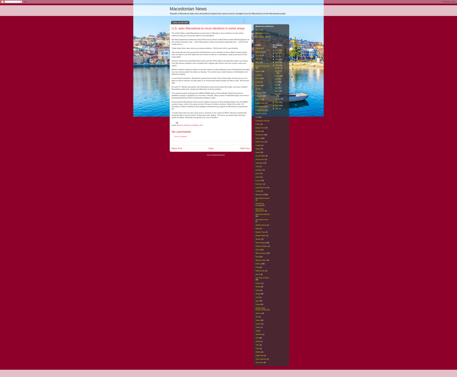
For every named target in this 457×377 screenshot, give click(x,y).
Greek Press (260, 142)
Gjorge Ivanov (260, 128)
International (260, 163)
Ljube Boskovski (261, 187)
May (276, 85)
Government (260, 135)
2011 (277, 56)
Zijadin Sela (260, 355)
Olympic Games (261, 260)
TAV (257, 317)
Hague (258, 149)
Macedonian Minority (263, 214)
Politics (258, 264)
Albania (258, 48)
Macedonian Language (260, 204)
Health (258, 152)
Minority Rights (261, 235)
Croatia (258, 82)
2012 (277, 53)
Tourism (258, 324)
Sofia (257, 297)
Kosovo (258, 180)
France (258, 124)
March (277, 91)
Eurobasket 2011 (261, 121)
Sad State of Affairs (191, 125)
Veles (257, 345)
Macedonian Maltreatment (260, 210)
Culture (258, 85)
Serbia (258, 290)
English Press (260, 103)
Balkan (258, 59)
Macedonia (259, 30)
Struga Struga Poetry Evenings (261, 309)
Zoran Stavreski (261, 359)
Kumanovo (259, 184)
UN (257, 331)
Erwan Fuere (260, 113)
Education (259, 96)
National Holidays (262, 246)
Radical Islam (260, 271)
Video (257, 348)
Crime (258, 78)
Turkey (258, 327)
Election (180, 125)
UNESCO (259, 334)
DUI (257, 89)
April (276, 88)
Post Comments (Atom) (216, 155)
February (278, 94)
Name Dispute (260, 243)
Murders (258, 239)
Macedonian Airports (263, 198)
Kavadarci (259, 170)
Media (258, 228)
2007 (277, 103)
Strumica (259, 313)
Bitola (257, 62)
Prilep (257, 267)
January (278, 99)
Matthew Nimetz (261, 225)
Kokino (258, 177)
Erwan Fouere (260, 110)
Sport (257, 301)
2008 (277, 65)
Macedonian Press (262, 220)
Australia (259, 55)
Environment (260, 106)
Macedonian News (188, 8)
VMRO (258, 352)
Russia (258, 274)
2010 (277, 59)
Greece (258, 138)
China (257, 75)
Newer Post (177, 148)
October (278, 68)
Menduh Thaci (260, 232)
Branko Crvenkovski (262, 66)
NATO (258, 250)
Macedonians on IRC (263, 37)
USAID (258, 341)
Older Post (245, 148)
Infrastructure (260, 159)
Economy (259, 92)
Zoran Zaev (259, 362)
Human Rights (260, 156)
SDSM (258, 287)
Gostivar (258, 131)
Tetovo (258, 320)
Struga (258, 304)
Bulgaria (258, 71)
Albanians (259, 52)
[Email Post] (176, 123)
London (258, 191)
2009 (277, 62)
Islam (257, 166)
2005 (277, 109)
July (276, 79)
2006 (277, 106)
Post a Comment (181, 136)
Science (258, 283)
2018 (277, 50)
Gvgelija (258, 145)
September (278, 71)
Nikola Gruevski (261, 253)
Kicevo (258, 173)
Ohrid (257, 257)
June (276, 82)
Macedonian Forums (263, 33)
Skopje (258, 294)
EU (257, 117)
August (277, 76)
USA (201, 125)
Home (211, 148)
